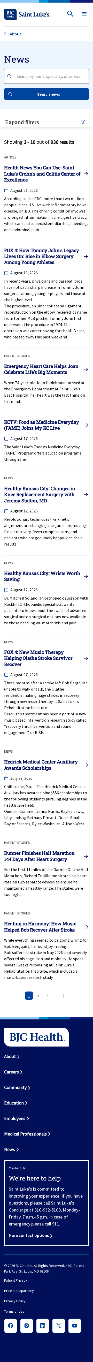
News (9, 1149)
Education (14, 1103)
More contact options (29, 1235)
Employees (14, 1118)
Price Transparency (19, 1291)
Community (15, 1087)
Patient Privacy (15, 1280)
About (10, 1056)
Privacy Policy (15, 1301)
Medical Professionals (25, 1134)
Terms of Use (14, 1311)
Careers (11, 1072)
